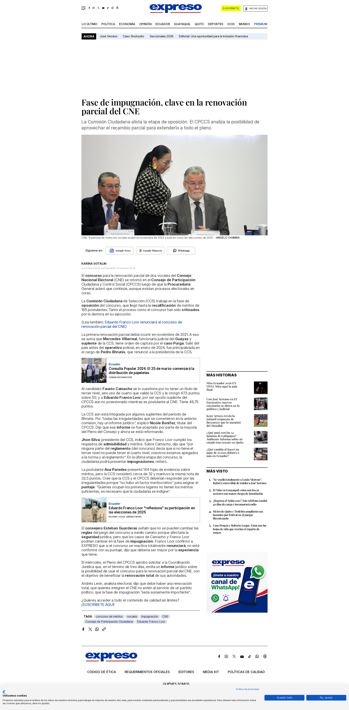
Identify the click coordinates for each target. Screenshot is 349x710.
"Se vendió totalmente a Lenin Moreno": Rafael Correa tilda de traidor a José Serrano (239, 481)
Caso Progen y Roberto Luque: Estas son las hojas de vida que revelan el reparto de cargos (239, 528)
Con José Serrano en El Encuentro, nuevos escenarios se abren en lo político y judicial (223, 404)
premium (260, 24)
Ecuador (163, 24)
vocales (132, 616)
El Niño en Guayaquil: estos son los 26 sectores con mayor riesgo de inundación (238, 491)
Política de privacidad (247, 689)
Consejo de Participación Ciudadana (109, 621)
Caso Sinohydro (133, 36)
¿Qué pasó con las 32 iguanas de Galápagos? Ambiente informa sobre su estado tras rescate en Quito (224, 437)
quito (199, 24)
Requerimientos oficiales (147, 672)
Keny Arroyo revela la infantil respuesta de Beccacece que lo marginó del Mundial (223, 421)
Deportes (215, 24)
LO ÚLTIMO (89, 24)
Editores (186, 672)
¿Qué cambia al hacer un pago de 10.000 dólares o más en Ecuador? (222, 452)
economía (127, 24)
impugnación (149, 616)
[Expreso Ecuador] (111, 660)
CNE (165, 616)
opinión (145, 24)
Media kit (211, 672)
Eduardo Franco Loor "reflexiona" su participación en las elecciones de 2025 (152, 510)
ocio (231, 24)
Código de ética (101, 672)
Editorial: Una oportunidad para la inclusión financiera (214, 36)
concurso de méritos (109, 616)
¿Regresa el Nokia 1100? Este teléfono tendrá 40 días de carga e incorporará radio (240, 502)
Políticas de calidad (246, 672)
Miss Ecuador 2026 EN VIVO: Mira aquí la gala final (221, 386)
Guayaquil (182, 24)
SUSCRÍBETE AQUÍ (98, 604)
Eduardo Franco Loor (151, 621)
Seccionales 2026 (161, 36)
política (108, 24)
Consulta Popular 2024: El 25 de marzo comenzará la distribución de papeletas (151, 371)
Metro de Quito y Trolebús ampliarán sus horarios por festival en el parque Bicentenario (238, 514)
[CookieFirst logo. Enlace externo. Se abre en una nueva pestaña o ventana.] (4, 692)
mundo (244, 24)
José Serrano (108, 36)
